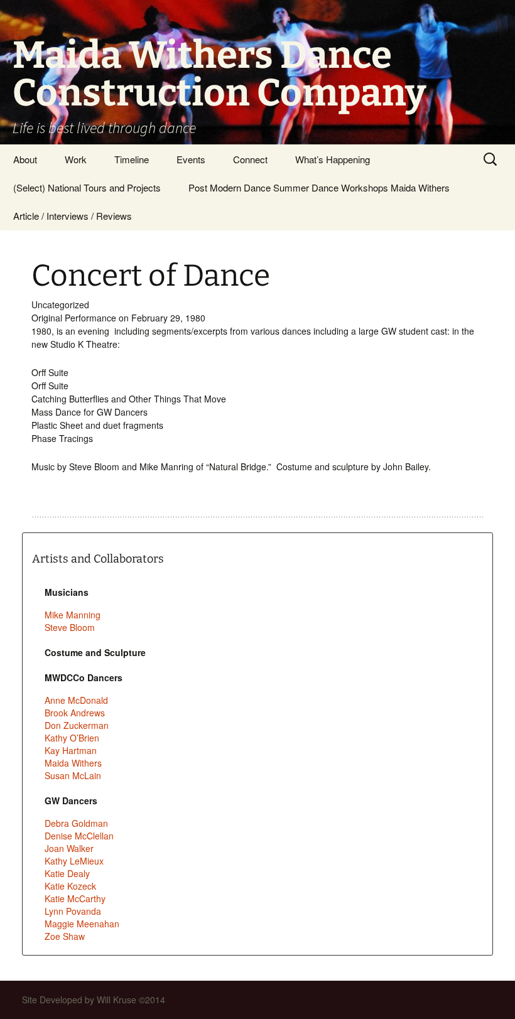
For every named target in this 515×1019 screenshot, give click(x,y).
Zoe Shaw (65, 936)
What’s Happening (332, 159)
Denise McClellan (79, 835)
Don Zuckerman (77, 725)
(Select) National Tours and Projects (87, 187)
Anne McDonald (76, 700)
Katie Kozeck (70, 886)
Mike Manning (72, 614)
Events (190, 159)
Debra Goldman (76, 823)
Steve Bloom (70, 627)
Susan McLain (73, 775)
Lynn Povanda (73, 911)
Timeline (131, 159)
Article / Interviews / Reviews (72, 215)
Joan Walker (69, 848)
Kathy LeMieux (74, 861)
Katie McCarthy (75, 898)
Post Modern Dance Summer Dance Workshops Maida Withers (319, 187)
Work (76, 159)
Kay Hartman (71, 750)
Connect (250, 159)
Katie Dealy (67, 873)
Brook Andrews (75, 712)
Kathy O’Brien (72, 737)
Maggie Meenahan (82, 923)
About (25, 159)
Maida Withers (73, 763)
